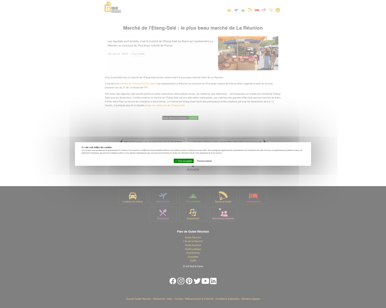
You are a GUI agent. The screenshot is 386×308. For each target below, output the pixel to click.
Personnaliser (204, 161)
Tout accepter (184, 161)
